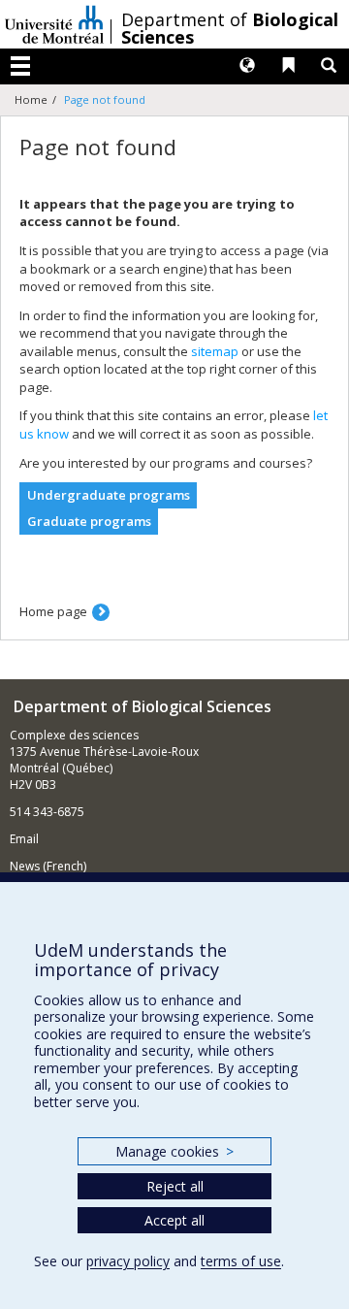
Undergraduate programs (108, 495)
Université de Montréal (54, 24)
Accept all (174, 1220)
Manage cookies (174, 1151)
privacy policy (128, 1261)
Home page (53, 611)
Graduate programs (89, 521)
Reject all (175, 1186)
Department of (229, 28)
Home (31, 99)
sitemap (214, 351)
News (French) (48, 866)
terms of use (241, 1261)
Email (24, 839)
